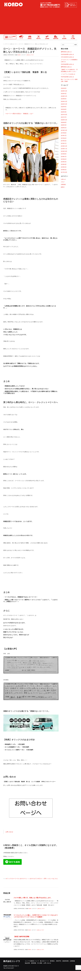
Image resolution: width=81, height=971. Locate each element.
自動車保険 (55, 38)
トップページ (6, 44)
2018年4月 (63, 164)
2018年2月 (63, 169)
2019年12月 (64, 130)
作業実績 (63, 184)
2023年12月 (64, 101)
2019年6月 (63, 138)
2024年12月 (64, 96)
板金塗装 (64, 38)
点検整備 (47, 38)
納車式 (62, 187)
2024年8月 (63, 99)
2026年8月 (63, 88)
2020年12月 (64, 120)
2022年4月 (63, 112)
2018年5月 (63, 162)
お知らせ (12, 44)
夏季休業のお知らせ (66, 52)
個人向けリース (44, 961)
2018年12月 (64, 146)
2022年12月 (64, 104)
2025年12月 (64, 91)
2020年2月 (63, 127)
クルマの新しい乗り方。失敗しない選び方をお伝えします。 (33, 897)
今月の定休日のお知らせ (67, 57)
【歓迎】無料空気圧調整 (21, 936)
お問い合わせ (9, 832)
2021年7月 (63, 117)
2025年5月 (63, 93)
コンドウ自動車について (12, 37)
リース (21, 38)
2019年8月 (63, 133)
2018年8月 (63, 154)
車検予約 (38, 38)
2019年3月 (63, 141)
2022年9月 (63, 106)
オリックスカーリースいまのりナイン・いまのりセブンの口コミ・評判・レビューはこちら (32, 878)
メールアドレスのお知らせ (68, 74)
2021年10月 (64, 114)
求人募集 (73, 38)
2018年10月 (64, 151)
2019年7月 (63, 135)
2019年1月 (63, 143)
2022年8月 (63, 109)
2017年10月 (64, 172)
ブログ (32, 54)
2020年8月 (63, 122)
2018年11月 (64, 148)
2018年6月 (63, 159)
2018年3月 (63, 167)
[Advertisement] (40, 22)
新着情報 (33, 963)
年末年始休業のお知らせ (67, 54)
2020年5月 (63, 125)
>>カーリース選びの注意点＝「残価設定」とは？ (19, 113)
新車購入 (30, 38)
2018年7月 (63, 156)
